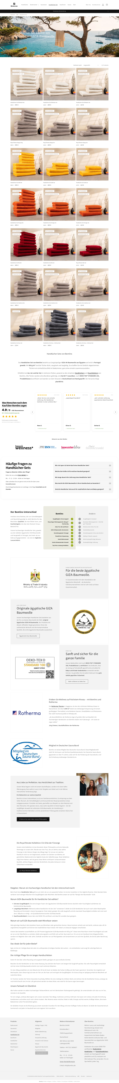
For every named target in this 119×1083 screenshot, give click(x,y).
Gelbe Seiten (77, 1081)
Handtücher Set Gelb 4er (49, 182)
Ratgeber (37, 1028)
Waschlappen (14, 1047)
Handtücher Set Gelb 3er (82, 182)
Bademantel (14, 1025)
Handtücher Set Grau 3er (16, 343)
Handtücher (14, 1040)
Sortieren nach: (77, 65)
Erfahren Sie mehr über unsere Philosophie (33, 819)
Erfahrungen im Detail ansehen (10, 420)
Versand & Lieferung (41, 1037)
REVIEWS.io (70, 1081)
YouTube (54, 1081)
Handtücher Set (15, 1034)
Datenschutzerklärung (70, 1076)
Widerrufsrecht (60, 1076)
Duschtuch (13, 1037)
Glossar (37, 1044)
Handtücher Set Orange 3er (82, 222)
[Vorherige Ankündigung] (11, 11)
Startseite (13, 14)
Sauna (12, 1050)
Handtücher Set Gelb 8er (16, 182)
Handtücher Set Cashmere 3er (83, 303)
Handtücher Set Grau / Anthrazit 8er (51, 343)
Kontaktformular (10, 484)
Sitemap (37, 1034)
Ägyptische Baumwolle (41, 1047)
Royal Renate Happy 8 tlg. (17, 142)
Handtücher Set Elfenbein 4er (50, 102)
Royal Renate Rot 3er (81, 263)
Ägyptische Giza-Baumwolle (28, 636)
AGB (78, 1076)
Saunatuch (14, 1028)
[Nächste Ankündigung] (108, 11)
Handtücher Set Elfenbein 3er (83, 102)
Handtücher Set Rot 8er (16, 263)
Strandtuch (14, 1031)
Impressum (89, 1076)
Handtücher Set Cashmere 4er (50, 303)
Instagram (49, 1081)
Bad (17, 14)
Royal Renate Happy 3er (82, 142)
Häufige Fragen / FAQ (41, 1025)
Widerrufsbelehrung (40, 1031)
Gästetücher (14, 1044)
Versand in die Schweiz (41, 1040)
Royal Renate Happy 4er (49, 142)
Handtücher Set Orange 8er (17, 222)
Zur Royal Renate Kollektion (28, 870)
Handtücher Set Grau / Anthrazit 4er (84, 343)
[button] (34, 5)
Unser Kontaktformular (67, 1061)
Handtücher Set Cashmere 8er (18, 303)
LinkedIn (59, 1081)
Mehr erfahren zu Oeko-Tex (76, 681)
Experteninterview (40, 1050)
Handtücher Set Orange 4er (49, 222)
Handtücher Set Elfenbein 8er (17, 102)
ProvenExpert (65, 1081)
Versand (83, 1076)
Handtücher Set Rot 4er (48, 263)
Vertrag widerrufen (42, 1053)
